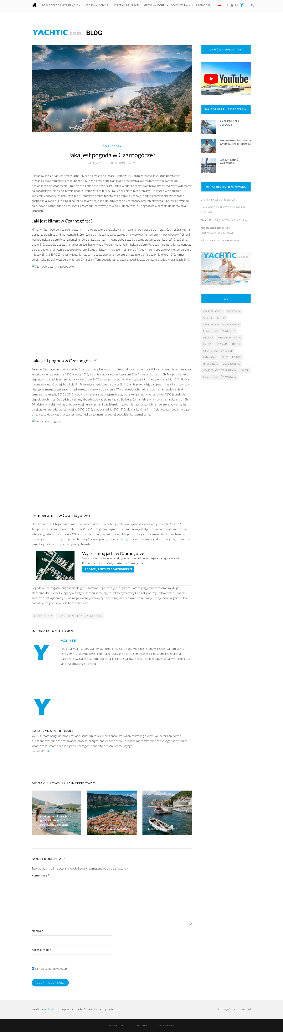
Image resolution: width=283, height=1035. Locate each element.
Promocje (203, 5)
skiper (245, 370)
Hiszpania (221, 344)
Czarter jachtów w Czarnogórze (112, 828)
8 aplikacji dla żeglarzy (221, 199)
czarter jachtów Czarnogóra (80, 616)
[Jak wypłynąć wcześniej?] (208, 171)
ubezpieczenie (231, 363)
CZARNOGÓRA (43, 616)
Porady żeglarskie (126, 5)
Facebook (116, 1025)
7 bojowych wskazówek (224, 240)
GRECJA (221, 318)
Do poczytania (181, 5)
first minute (210, 363)
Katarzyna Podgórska (53, 731)
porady (236, 357)
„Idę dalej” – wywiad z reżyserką (227, 220)
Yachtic (208, 318)
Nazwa (37, 931)
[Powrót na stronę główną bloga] (36, 5)
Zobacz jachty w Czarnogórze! (108, 569)
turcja (236, 344)
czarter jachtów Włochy (219, 331)
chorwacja (233, 311)
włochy (208, 337)
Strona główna (226, 1009)
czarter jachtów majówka (219, 377)
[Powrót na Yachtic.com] (242, 6)
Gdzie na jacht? (154, 5)
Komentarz (40, 875)
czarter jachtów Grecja (218, 350)
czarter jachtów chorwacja (221, 324)
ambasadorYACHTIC (229, 337)
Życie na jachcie (97, 5)
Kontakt (246, 1009)
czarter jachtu (212, 311)
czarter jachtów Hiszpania (220, 370)
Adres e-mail (41, 950)
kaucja (207, 344)
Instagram (166, 1025)
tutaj (124, 539)
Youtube (141, 1025)
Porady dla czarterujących (61, 5)
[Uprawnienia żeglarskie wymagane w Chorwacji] (208, 152)
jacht (224, 357)
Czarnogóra (112, 146)
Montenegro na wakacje (162, 828)
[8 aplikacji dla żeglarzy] (208, 133)
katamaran (209, 357)
